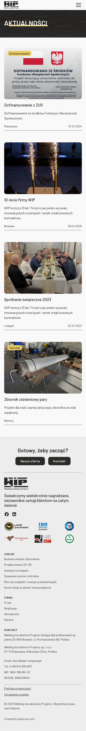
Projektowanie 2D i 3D (18, 564)
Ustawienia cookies (16, 694)
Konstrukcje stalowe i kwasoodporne (27, 587)
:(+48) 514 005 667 (20, 666)
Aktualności (11, 614)
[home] (11, 5)
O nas (7, 602)
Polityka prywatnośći (17, 688)
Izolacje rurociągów (16, 570)
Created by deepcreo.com (19, 719)
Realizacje (10, 608)
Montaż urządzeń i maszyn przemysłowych (30, 582)
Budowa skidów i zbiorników (21, 559)
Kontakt (59, 461)
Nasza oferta (30, 461)
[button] (77, 5)
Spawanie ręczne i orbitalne (21, 576)
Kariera (8, 619)
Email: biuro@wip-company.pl (23, 660)
